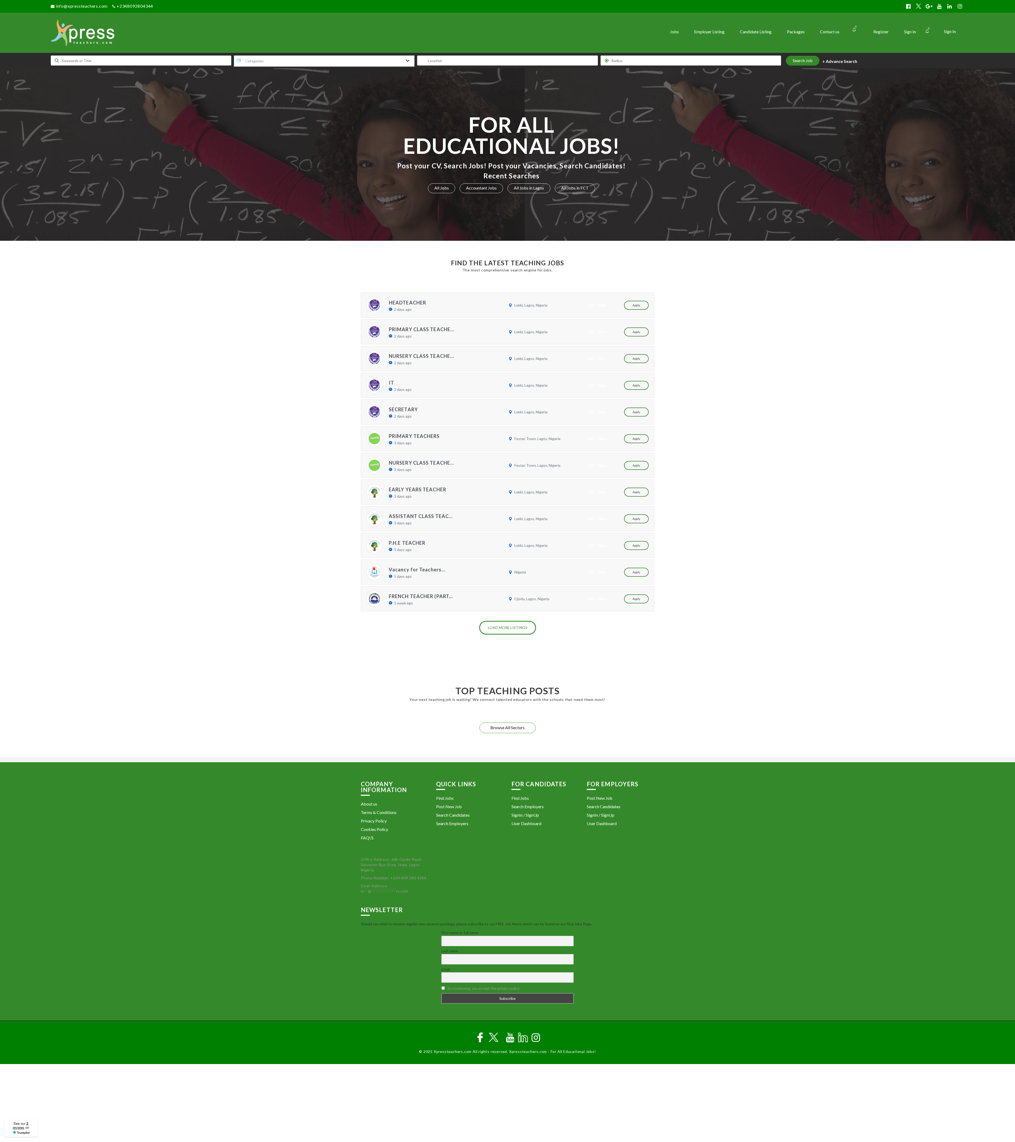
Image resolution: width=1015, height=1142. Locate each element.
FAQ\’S (367, 837)
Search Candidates (453, 814)
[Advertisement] (507, 1104)
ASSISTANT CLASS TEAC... (421, 516)
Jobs (674, 31)
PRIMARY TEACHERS (414, 436)
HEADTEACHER (407, 303)
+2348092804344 (135, 5)
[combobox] (324, 61)
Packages (796, 31)
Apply (636, 305)
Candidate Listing (756, 31)
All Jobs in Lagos (529, 187)
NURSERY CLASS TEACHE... (421, 356)
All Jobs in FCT (575, 187)
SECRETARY (403, 409)
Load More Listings (507, 627)
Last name (449, 951)
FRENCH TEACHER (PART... (421, 596)
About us (369, 803)
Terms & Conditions (378, 812)
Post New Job (449, 806)
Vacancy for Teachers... (417, 569)
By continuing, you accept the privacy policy (483, 988)
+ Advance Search (839, 61)
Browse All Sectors (507, 727)
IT (391, 383)
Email (445, 969)
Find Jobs (445, 798)
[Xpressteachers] (165, 33)
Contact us (829, 31)
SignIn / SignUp (525, 814)
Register (881, 31)
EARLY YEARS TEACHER (417, 489)
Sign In (950, 31)
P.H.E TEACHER (407, 543)
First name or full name (459, 932)
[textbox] (255, 61)
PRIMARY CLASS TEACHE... (421, 329)
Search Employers (452, 823)
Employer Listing (709, 31)
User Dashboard (526, 823)
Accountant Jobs (481, 187)
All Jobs (441, 187)
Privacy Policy (374, 820)
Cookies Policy (374, 829)
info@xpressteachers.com (82, 5)
